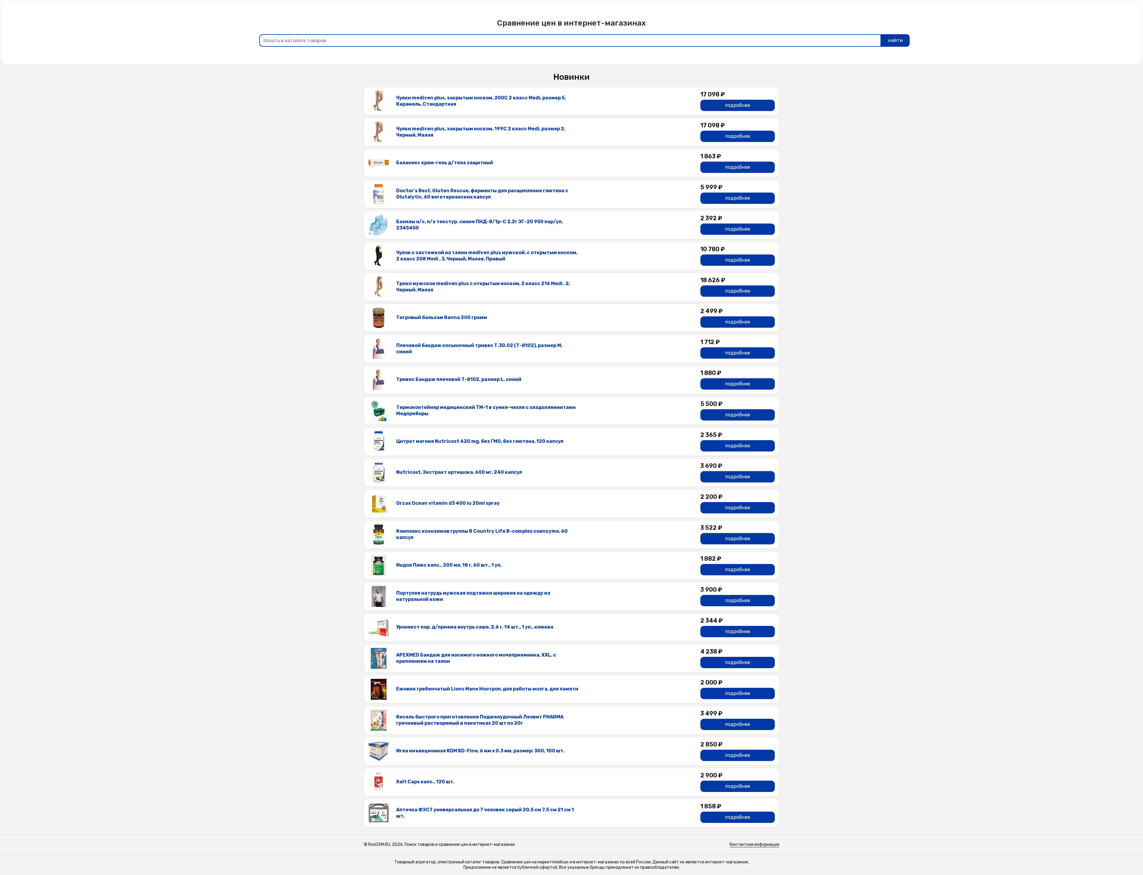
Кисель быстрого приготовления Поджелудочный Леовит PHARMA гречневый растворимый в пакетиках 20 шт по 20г (479, 720)
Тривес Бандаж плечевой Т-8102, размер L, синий (458, 379)
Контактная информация (754, 844)
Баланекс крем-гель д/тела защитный (444, 162)
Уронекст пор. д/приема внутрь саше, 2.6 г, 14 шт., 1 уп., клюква (474, 627)
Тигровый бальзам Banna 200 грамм (441, 317)
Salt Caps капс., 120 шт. (425, 782)
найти (895, 40)
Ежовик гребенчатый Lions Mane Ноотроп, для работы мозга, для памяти (487, 689)
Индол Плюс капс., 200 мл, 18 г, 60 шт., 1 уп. (449, 565)
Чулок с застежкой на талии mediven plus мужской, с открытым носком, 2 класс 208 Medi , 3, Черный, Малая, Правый (486, 256)
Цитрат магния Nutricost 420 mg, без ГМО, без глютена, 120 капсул (479, 441)
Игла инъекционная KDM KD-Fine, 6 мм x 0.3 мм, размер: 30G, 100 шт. (480, 751)
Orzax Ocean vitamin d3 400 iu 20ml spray (448, 503)
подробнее (737, 105)
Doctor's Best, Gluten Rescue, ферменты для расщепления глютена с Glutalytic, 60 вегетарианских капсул (482, 194)
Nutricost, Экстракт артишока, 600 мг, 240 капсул (459, 472)
